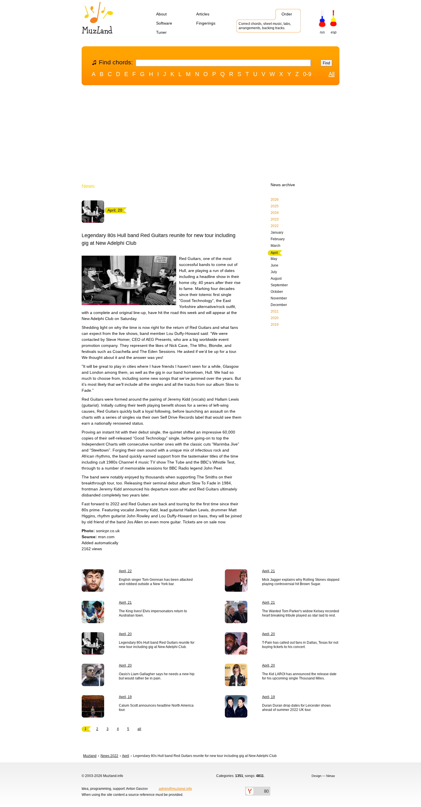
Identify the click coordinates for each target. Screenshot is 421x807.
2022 (275, 226)
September (279, 285)
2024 (275, 213)
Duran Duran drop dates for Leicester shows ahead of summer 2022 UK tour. (296, 707)
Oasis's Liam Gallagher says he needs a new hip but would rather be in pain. (156, 676)
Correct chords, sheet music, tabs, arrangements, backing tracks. (265, 26)
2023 (275, 219)
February (278, 239)
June (274, 265)
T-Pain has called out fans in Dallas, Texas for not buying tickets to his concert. (300, 645)
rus (322, 32)
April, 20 (125, 634)
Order (287, 14)
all (139, 729)
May (274, 259)
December (279, 305)
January (277, 232)
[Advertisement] (210, 135)
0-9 (307, 74)
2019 (275, 325)
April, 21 (268, 571)
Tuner (161, 32)
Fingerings (205, 23)
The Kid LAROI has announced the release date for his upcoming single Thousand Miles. (299, 676)
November (279, 298)
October (277, 292)
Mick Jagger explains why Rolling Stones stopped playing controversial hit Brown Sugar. (300, 582)
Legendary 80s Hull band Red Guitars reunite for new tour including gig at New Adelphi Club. (156, 645)
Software (164, 23)
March (275, 246)
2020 (275, 318)
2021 (275, 311)
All (331, 74)
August (276, 279)
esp (334, 32)
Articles (202, 14)
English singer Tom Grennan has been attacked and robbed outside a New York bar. (156, 582)
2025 (275, 206)
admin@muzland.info (175, 789)
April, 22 (125, 571)
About (161, 14)
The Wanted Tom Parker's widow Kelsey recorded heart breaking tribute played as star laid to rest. (300, 613)
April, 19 (125, 697)
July (274, 272)
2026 (275, 200)
